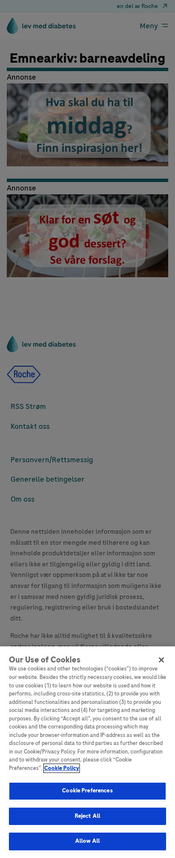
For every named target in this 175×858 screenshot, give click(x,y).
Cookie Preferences (87, 791)
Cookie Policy (61, 768)
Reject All (87, 816)
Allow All (87, 841)
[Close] (161, 660)
